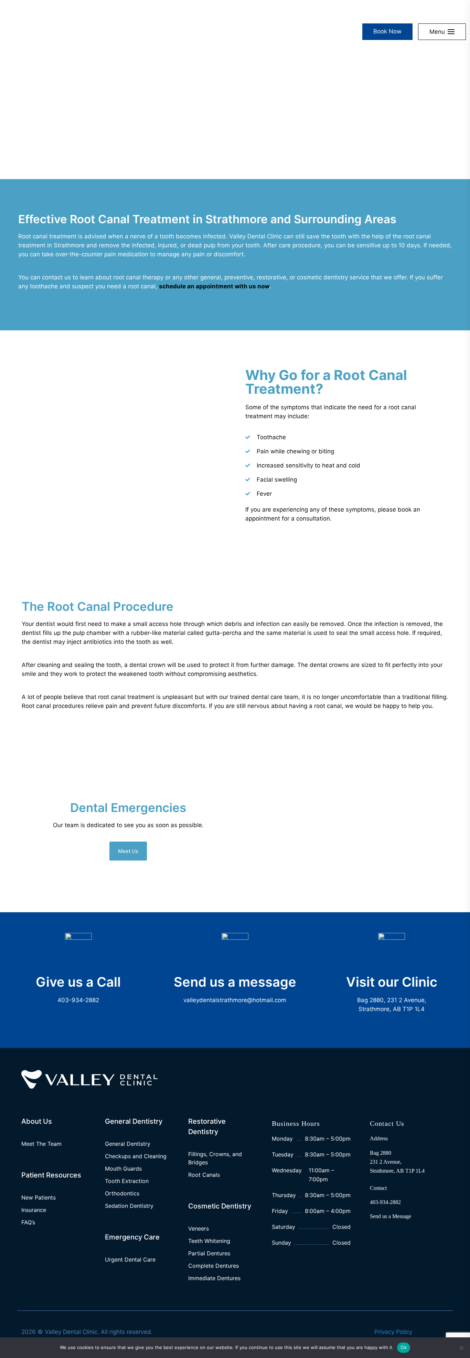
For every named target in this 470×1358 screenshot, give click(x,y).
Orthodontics (122, 1193)
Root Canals (204, 1174)
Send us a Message (390, 1216)
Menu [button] (437, 31)
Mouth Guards (123, 1168)
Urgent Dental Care (130, 1259)
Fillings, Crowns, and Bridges (215, 1158)
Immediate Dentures (214, 1278)
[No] (461, 1347)
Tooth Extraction (127, 1180)
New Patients (38, 1197)
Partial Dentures (209, 1253)
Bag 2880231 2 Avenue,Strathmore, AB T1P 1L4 (397, 1162)
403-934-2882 (78, 1000)
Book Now (387, 31)
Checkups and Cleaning (136, 1156)
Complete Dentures (213, 1265)
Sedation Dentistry (129, 1205)
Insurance (33, 1209)
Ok (403, 1347)
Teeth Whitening (209, 1240)
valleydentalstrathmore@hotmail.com (234, 1000)
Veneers (198, 1228)
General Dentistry (127, 1143)
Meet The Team (41, 1143)
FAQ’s (28, 1222)
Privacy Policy (393, 1331)
